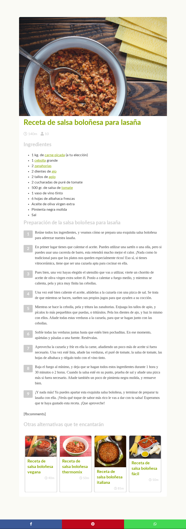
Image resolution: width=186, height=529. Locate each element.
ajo (54, 171)
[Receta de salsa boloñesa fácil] (145, 457)
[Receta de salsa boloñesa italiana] (110, 466)
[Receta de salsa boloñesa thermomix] (75, 455)
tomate (67, 188)
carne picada (55, 155)
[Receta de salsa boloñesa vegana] (41, 455)
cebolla (40, 160)
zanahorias (42, 166)
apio (52, 177)
